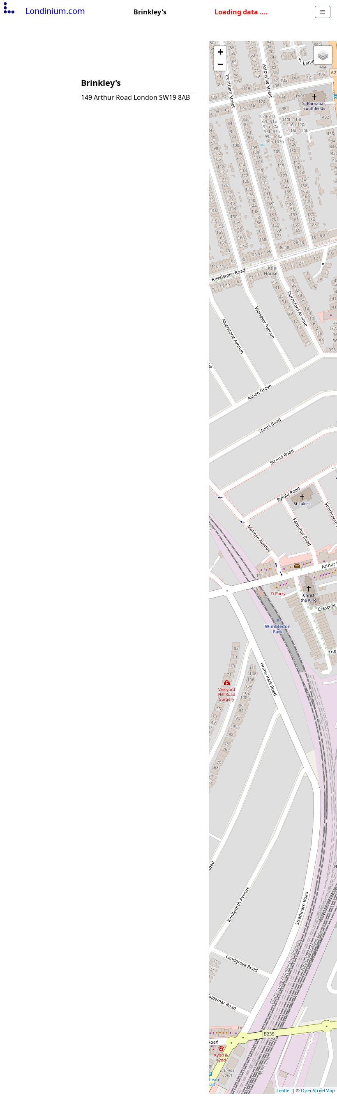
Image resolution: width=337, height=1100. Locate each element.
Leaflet (284, 1090)
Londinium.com (55, 10)
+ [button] (220, 52)
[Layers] (323, 55)
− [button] (220, 64)
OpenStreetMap (318, 1090)
